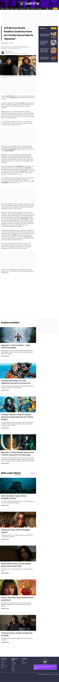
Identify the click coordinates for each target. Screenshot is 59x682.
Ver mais (32, 483)
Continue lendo (5, 362)
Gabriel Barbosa (9, 53)
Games (2, 664)
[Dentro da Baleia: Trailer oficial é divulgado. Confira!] (18, 496)
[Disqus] (18, 299)
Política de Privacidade (42, 674)
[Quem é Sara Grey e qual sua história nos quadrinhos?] (18, 599)
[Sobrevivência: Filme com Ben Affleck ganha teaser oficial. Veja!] (18, 565)
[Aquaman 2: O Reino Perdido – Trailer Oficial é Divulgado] (18, 341)
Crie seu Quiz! (53, 28)
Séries (2, 667)
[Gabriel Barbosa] (2, 53)
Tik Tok (13, 665)
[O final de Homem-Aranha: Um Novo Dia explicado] (18, 634)
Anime (2, 660)
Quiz (23, 660)
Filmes (2, 662)
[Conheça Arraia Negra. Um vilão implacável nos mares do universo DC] (18, 377)
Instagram (14, 663)
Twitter (13, 669)
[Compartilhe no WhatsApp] (13, 43)
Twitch (13, 667)
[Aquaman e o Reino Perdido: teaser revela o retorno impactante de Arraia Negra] (18, 449)
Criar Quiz (55, 8)
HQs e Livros (4, 665)
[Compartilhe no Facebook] (10, 43)
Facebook (14, 662)
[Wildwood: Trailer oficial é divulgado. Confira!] (18, 530)
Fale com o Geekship (53, 674)
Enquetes (24, 662)
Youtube (13, 670)
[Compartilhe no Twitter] (12, 43)
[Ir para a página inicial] (29, 3)
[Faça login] (51, 8)
